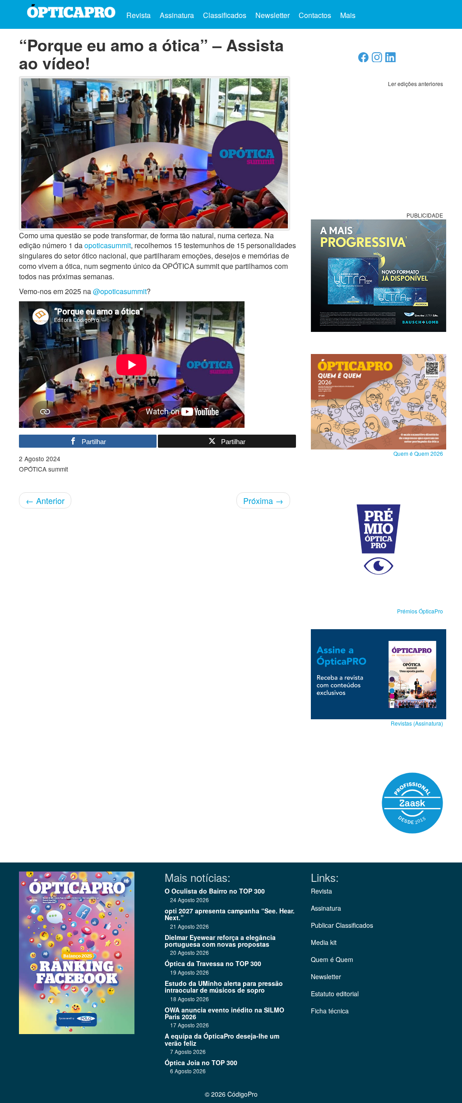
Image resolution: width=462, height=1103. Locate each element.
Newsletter (272, 15)
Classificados (224, 15)
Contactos (315, 15)
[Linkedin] (390, 60)
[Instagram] (377, 60)
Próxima (263, 500)
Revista (138, 15)
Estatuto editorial (335, 993)
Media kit (324, 942)
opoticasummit (107, 245)
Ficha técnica (330, 1010)
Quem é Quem (332, 959)
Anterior (45, 500)
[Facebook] (363, 60)
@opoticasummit (120, 291)
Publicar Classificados (342, 925)
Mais (348, 15)
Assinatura (177, 15)
